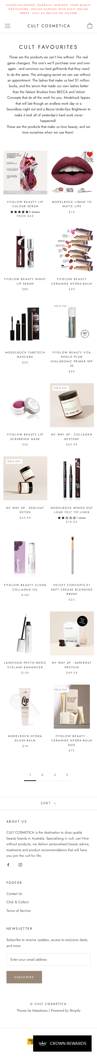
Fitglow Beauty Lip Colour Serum (25, 204)
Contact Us (14, 893)
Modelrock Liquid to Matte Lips (72, 204)
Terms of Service (18, 910)
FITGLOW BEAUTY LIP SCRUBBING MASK (25, 436)
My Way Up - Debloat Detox (25, 510)
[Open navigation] (7, 26)
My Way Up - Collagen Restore (72, 436)
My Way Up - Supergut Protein (72, 665)
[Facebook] (8, 864)
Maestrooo (40, 1010)
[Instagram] (20, 864)
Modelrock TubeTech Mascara (25, 354)
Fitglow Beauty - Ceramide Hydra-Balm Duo (71, 740)
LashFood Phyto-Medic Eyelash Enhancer (25, 665)
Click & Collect (17, 902)
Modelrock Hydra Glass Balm (25, 738)
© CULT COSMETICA (48, 1004)
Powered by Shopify (66, 1010)
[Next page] (67, 775)
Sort (47, 803)
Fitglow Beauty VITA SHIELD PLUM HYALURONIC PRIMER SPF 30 (72, 359)
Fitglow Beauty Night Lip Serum (25, 281)
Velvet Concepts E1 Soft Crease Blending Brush (72, 589)
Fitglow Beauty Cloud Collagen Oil (25, 587)
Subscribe (24, 977)
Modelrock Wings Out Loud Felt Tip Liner (72, 510)
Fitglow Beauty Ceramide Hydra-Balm (71, 281)
